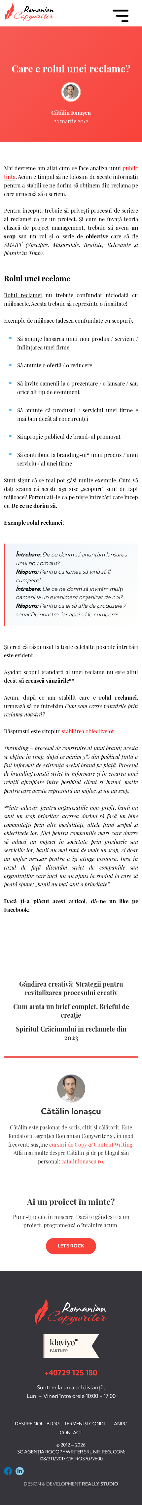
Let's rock (71, 1246)
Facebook (8, 1471)
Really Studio (100, 1484)
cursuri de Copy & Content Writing (90, 1144)
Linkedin (20, 1471)
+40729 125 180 (71, 1372)
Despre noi (28, 1424)
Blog (53, 1424)
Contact (71, 1433)
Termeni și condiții (86, 1424)
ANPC (120, 1424)
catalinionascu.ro (82, 1161)
